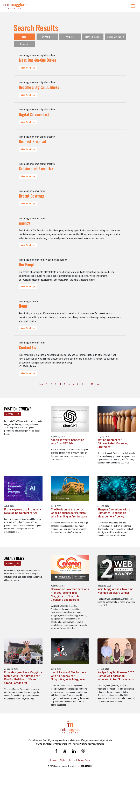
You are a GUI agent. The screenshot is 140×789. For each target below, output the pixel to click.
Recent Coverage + (115, 37)
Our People (27, 264)
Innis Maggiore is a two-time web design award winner (115, 591)
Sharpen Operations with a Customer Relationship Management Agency (113, 513)
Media (62, 760)
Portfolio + (47, 37)
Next (99, 384)
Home (23, 306)
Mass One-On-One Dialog (37, 60)
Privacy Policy (84, 760)
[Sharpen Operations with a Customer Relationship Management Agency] (116, 488)
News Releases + (92, 37)
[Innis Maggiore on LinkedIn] (74, 751)
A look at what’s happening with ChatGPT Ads (67, 441)
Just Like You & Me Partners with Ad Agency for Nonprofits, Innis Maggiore (68, 676)
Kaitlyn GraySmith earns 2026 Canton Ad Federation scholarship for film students (115, 676)
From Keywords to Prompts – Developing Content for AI (22, 511)
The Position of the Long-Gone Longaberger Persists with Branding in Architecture (69, 513)
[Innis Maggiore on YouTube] (64, 751)
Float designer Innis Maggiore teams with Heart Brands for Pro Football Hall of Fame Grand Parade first (23, 678)
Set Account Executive (36, 169)
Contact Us (27, 347)
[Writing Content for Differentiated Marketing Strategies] (116, 418)
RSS (18, 414)
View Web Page (28, 68)
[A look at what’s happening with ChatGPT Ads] (70, 418)
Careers (53, 760)
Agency (24, 223)
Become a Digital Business (39, 87)
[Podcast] (83, 751)
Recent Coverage (32, 196)
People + (24, 44)
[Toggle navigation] (132, 6)
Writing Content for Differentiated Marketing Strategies (112, 443)
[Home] (15, 6)
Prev (41, 384)
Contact (71, 760)
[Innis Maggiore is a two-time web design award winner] (116, 568)
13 (92, 384)
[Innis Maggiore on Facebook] (56, 751)
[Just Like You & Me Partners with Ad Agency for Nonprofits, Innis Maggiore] (70, 651)
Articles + (70, 37)
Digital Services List (34, 114)
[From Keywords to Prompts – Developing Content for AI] (23, 488)
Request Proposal (32, 141)
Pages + (24, 37)
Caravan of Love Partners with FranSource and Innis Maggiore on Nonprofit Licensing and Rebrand (70, 594)
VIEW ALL (9, 414)
